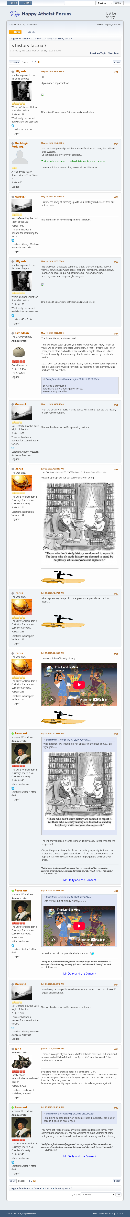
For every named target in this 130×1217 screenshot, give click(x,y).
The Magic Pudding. (20, 144)
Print (117, 62)
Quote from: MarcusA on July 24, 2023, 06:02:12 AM (69, 1113)
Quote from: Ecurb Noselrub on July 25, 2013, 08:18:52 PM (72, 379)
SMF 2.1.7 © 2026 (13, 1214)
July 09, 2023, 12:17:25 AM (52, 593)
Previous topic (98, 53)
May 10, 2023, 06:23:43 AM (52, 196)
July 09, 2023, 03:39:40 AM (52, 890)
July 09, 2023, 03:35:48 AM (52, 733)
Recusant (21, 733)
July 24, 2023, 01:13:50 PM (52, 1048)
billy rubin (21, 71)
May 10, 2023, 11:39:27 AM (52, 261)
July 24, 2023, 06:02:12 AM (52, 984)
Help (95, 1213)
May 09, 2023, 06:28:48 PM (52, 71)
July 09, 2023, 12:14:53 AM (52, 468)
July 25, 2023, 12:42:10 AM (52, 1107)
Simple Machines (29, 1214)
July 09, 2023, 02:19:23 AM (52, 653)
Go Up (13, 1181)
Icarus (19, 469)
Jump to (76, 1194)
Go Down (14, 62)
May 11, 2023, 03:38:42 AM (52, 404)
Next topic (114, 53)
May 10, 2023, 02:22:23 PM (52, 333)
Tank (18, 1049)
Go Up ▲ (120, 1213)
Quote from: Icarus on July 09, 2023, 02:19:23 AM (68, 897)
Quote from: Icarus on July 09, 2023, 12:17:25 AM (68, 739)
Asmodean (22, 333)
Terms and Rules (106, 1213)
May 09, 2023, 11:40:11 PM (52, 143)
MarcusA (20, 196)
